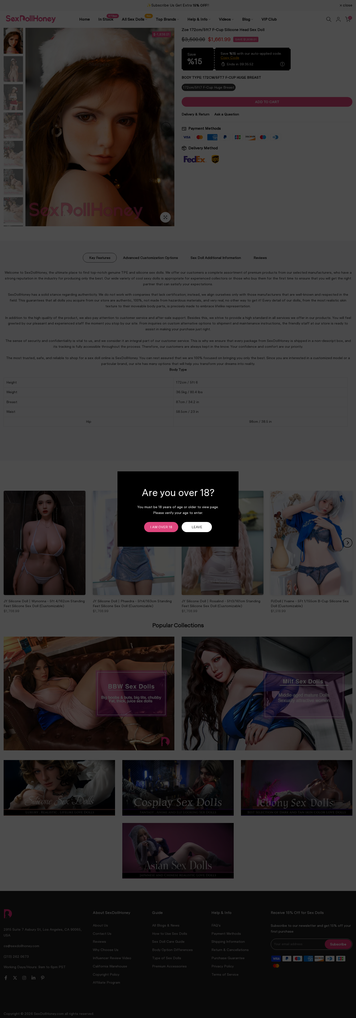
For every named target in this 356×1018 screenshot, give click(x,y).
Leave (197, 527)
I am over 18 (161, 527)
